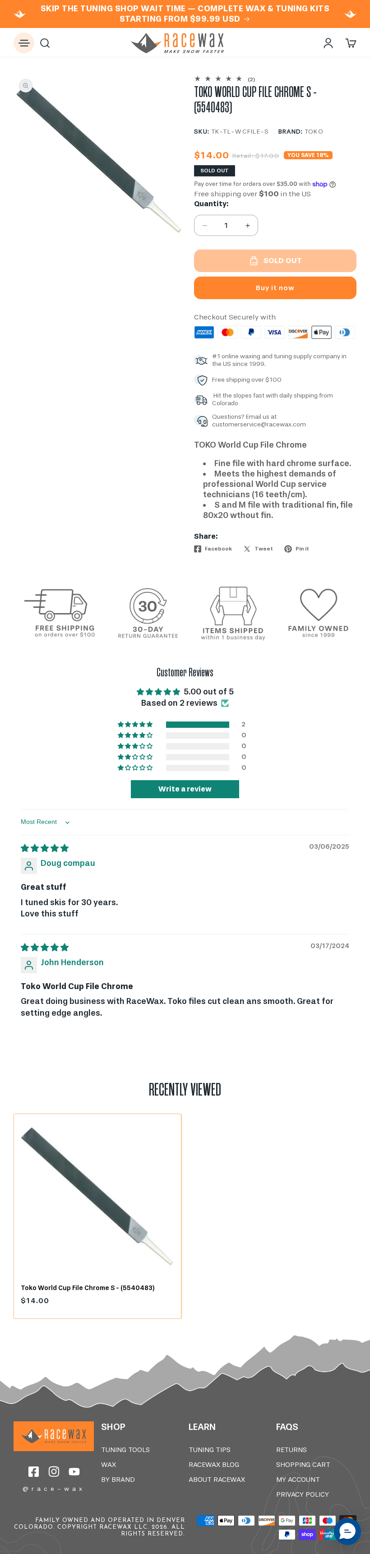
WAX (108, 1465)
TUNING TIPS (210, 1450)
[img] (45, 848)
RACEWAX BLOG (214, 1465)
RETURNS (291, 1450)
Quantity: (211, 203)
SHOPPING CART (303, 1465)
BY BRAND (118, 1479)
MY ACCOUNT (298, 1479)
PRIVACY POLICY (302, 1494)
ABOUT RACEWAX (217, 1479)
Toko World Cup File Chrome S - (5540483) (87, 1288)
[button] (24, 42)
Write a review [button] (185, 789)
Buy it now (275, 288)
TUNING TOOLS (125, 1450)
